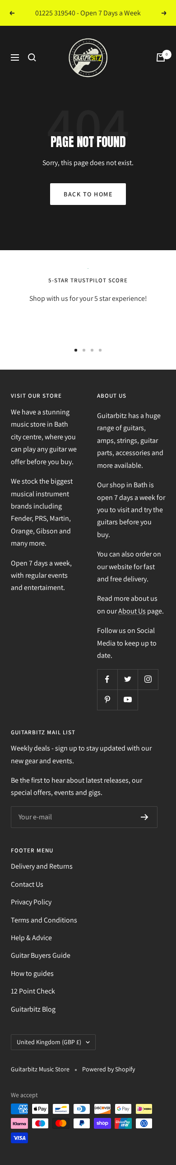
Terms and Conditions (44, 920)
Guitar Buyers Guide (40, 955)
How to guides (32, 973)
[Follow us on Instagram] (148, 679)
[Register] (144, 817)
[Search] (32, 57)
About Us (132, 611)
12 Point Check (33, 991)
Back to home (88, 194)
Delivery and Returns (42, 866)
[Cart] (160, 57)
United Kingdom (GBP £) (49, 1042)
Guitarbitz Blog (33, 1009)
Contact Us (27, 884)
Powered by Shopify (108, 1069)
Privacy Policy (31, 902)
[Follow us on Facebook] (107, 679)
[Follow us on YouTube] (127, 699)
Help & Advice (31, 937)
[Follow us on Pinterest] (107, 699)
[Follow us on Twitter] (127, 679)
